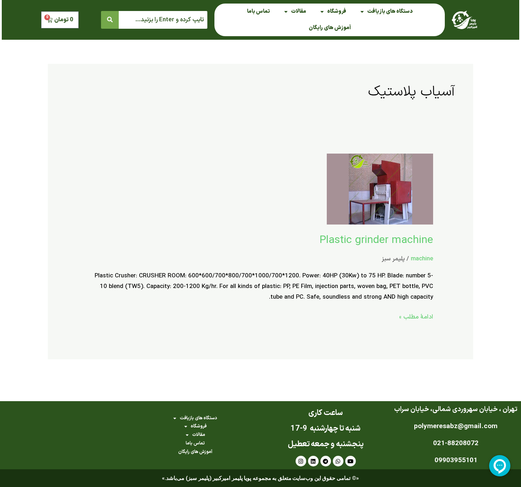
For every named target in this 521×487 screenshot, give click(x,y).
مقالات (298, 11)
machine (422, 259)
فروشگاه (336, 11)
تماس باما (258, 11)
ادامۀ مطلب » (416, 317)
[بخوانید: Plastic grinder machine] (380, 188)
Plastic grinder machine (376, 240)
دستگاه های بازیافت (390, 11)
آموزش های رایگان (330, 28)
